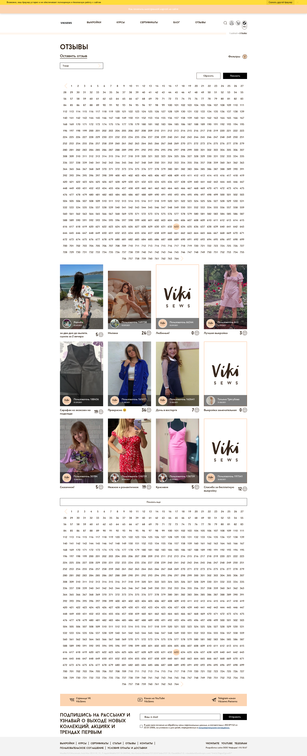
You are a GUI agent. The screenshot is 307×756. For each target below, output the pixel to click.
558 (235, 207)
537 (98, 207)
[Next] (183, 258)
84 (64, 105)
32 (91, 92)
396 (91, 175)
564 (91, 213)
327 (189, 156)
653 (124, 233)
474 (235, 188)
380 (170, 169)
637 (203, 226)
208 (144, 130)
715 (163, 245)
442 (209, 181)
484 (117, 194)
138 (235, 111)
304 (222, 149)
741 (150, 252)
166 (235, 117)
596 (117, 220)
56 (64, 98)
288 (117, 149)
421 (71, 181)
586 (235, 213)
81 (228, 98)
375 (137, 169)
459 (137, 188)
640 (222, 226)
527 (216, 201)
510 (104, 201)
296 (170, 149)
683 (137, 239)
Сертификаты (149, 22)
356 (196, 162)
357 (203, 162)
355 (189, 162)
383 (189, 169)
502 (235, 194)
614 (235, 220)
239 (163, 137)
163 (216, 117)
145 (98, 117)
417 (229, 175)
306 (235, 149)
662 (183, 233)
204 (117, 130)
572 (144, 213)
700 (65, 245)
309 (71, 156)
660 (170, 233)
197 (71, 130)
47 (189, 92)
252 (65, 143)
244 (196, 137)
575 (163, 213)
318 (130, 156)
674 (78, 239)
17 (176, 85)
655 (137, 233)
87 (84, 105)
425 (98, 181)
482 (104, 194)
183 (163, 124)
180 (144, 124)
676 (91, 239)
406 (157, 175)
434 (157, 181)
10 (130, 85)
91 (110, 105)
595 (111, 220)
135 (216, 111)
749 (203, 252)
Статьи (117, 743)
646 (78, 233)
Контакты (146, 743)
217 (203, 130)
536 (91, 207)
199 (85, 130)
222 (235, 130)
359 (216, 162)
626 (130, 226)
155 (163, 117)
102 (183, 105)
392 (65, 175)
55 (241, 92)
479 (85, 194)
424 (91, 181)
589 (71, 220)
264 (144, 143)
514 (130, 201)
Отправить (235, 716)
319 (137, 156)
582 (209, 213)
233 (124, 137)
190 (209, 124)
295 (163, 149)
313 (98, 156)
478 (78, 194)
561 (71, 213)
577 (176, 213)
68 (143, 98)
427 (111, 181)
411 (189, 175)
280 (65, 149)
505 (71, 201)
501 (229, 194)
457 (124, 188)
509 (98, 201)
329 (203, 156)
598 (130, 220)
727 (242, 245)
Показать (235, 75)
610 (209, 220)
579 (189, 213)
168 (65, 124)
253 (71, 143)
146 (104, 117)
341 (98, 162)
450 (78, 188)
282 (78, 149)
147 (111, 117)
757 (130, 258)
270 (183, 143)
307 (242, 149)
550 (183, 207)
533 (71, 207)
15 (163, 85)
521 (176, 201)
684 (144, 239)
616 (65, 226)
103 (189, 105)
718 (183, 245)
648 (91, 233)
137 (229, 111)
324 (170, 156)
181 (150, 124)
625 (124, 226)
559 (242, 207)
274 (209, 143)
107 (216, 105)
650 (104, 233)
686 (157, 239)
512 (117, 201)
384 (196, 169)
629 (150, 226)
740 (144, 252)
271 (189, 143)
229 (98, 137)
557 (229, 207)
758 (137, 258)
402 (130, 175)
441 (203, 181)
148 (117, 117)
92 (117, 105)
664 (196, 233)
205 (124, 130)
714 (157, 245)
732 (91, 252)
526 (209, 201)
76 (196, 98)
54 (235, 92)
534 (78, 207)
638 (209, 226)
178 (130, 124)
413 (203, 175)
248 (222, 137)
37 (123, 92)
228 (91, 137)
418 (235, 175)
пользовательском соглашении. (214, 727)
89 (97, 105)
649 (98, 233)
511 (111, 201)
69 (150, 98)
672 (65, 239)
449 (71, 188)
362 (235, 162)
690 (183, 239)
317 (124, 156)
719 (189, 245)
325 (176, 156)
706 (104, 245)
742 (157, 252)
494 (183, 194)
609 (203, 220)
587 (242, 213)
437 (176, 181)
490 (157, 194)
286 (104, 149)
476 (65, 194)
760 (150, 258)
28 (64, 92)
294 (157, 149)
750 (209, 252)
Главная (233, 34)
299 (189, 149)
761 (157, 258)
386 (209, 169)
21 (202, 85)
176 (117, 124)
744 (170, 252)
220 (222, 130)
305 (229, 149)
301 (203, 149)
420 (65, 181)
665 (203, 233)
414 (209, 175)
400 (117, 175)
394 (78, 175)
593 (98, 220)
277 (229, 143)
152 (144, 117)
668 (222, 233)
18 (183, 85)
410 (183, 175)
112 (65, 111)
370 (104, 169)
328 (196, 156)
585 (229, 213)
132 (196, 111)
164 (222, 117)
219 (216, 130)
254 (78, 143)
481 (98, 194)
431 (137, 181)
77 (202, 98)
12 (143, 85)
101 (176, 105)
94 (130, 105)
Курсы (121, 22)
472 (222, 188)
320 (144, 156)
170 (78, 124)
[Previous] (65, 86)
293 (150, 149)
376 (144, 169)
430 (130, 181)
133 (203, 111)
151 (137, 117)
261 (124, 143)
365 (71, 169)
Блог (176, 22)
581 (203, 213)
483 (111, 194)
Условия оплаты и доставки (127, 748)
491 (163, 194)
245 (203, 137)
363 (242, 162)
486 (130, 194)
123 (137, 111)
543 (137, 207)
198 (78, 130)
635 (189, 226)
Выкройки (94, 22)
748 (196, 252)
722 (209, 245)
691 (189, 239)
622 (104, 226)
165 (229, 117)
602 (157, 220)
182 (157, 124)
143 (85, 117)
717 (176, 245)
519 (163, 201)
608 (196, 220)
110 (235, 105)
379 (163, 169)
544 (144, 207)
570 (130, 213)
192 (222, 124)
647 (85, 233)
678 (104, 239)
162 (209, 117)
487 (137, 194)
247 (216, 137)
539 (111, 207)
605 (176, 220)
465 (176, 188)
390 (235, 169)
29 (71, 92)
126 (157, 111)
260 (117, 143)
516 (144, 201)
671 (242, 233)
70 (156, 98)
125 (150, 111)
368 (91, 169)
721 (203, 245)
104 (196, 105)
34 (104, 92)
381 (176, 169)
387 (216, 169)
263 (137, 143)
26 (235, 85)
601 (150, 220)
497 (203, 194)
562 (78, 213)
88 (91, 105)
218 (209, 130)
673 (71, 239)
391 (242, 169)
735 (111, 252)
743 (163, 252)
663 (189, 233)
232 (117, 137)
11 (137, 85)
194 (235, 124)
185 (176, 124)
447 (242, 181)
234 (130, 137)
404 (144, 175)
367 (85, 169)
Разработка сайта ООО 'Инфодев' (222, 747)
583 (216, 213)
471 (216, 188)
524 (196, 201)
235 (137, 137)
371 (111, 169)
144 (91, 117)
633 (176, 226)
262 (130, 143)
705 (98, 245)
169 (71, 124)
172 (91, 124)
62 (104, 98)
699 (242, 239)
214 (183, 130)
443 (216, 181)
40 (143, 92)
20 (196, 85)
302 (209, 149)
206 (130, 130)
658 (157, 233)
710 (130, 245)
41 (150, 92)
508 (91, 201)
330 (209, 156)
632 (170, 226)
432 (144, 181)
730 (78, 252)
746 (183, 252)
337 (71, 162)
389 (229, 169)
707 (111, 245)
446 (235, 181)
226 (78, 137)
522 (183, 201)
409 (176, 175)
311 (85, 156)
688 (170, 239)
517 (150, 201)
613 (229, 220)
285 (98, 149)
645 (71, 233)
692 (196, 239)
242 (183, 137)
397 (98, 175)
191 (216, 124)
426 (104, 181)
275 (216, 143)
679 (111, 239)
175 (111, 124)
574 (157, 213)
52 (222, 92)
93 (123, 105)
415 (216, 175)
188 (196, 124)
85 (71, 105)
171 (85, 124)
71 (163, 98)
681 (124, 239)
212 (170, 130)
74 (182, 98)
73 (176, 98)
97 (150, 105)
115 (85, 111)
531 (242, 201)
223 (242, 130)
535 (85, 207)
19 (189, 85)
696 (222, 239)
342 (104, 162)
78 (209, 98)
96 (143, 105)
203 (111, 130)
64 (117, 98)
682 (130, 239)
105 (203, 105)
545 (150, 207)
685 (150, 239)
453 (98, 188)
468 (196, 188)
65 (123, 98)
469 (203, 188)
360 (222, 162)
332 (222, 156)
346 (130, 162)
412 (196, 175)
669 (229, 233)
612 (222, 220)
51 (215, 92)
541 (124, 207)
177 (124, 124)
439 (189, 181)
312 (91, 156)
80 (222, 98)
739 (137, 252)
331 (216, 156)
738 (130, 252)
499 (216, 194)
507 (85, 201)
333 (229, 156)
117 (98, 111)
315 (111, 156)
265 (150, 143)
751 (216, 252)
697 (229, 239)
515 (137, 201)
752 (222, 252)
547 (163, 207)
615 (242, 220)
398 (104, 175)
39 (137, 92)
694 (209, 239)
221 (229, 130)
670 (235, 233)
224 (65, 137)
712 (144, 245)
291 (137, 149)
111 (242, 105)
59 (84, 98)
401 (124, 175)
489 (150, 194)
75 (189, 98)
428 (117, 181)
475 (242, 188)
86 (78, 105)
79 (215, 98)
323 (163, 156)
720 (196, 245)
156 (170, 117)
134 (209, 111)
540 (117, 207)
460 (144, 188)
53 (228, 92)
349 (150, 162)
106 (209, 105)
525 (203, 201)
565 (98, 213)
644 (65, 233)
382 (183, 169)
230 (104, 137)
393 (71, 175)
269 (176, 143)
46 (182, 92)
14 (156, 85)
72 (169, 98)
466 (183, 188)
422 (78, 181)
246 (209, 137)
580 (196, 213)
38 (130, 92)
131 (189, 111)
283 (85, 149)
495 (189, 194)
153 (150, 117)
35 (110, 92)
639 (216, 226)
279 (242, 143)
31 (84, 92)
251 (242, 137)
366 (78, 169)
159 (189, 117)
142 (78, 117)
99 (163, 105)
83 (241, 98)
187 (189, 124)
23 (215, 85)
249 (229, 137)
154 (157, 117)
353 (176, 162)
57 (71, 98)
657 (150, 233)
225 (71, 137)
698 (235, 239)
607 (189, 220)
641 (229, 226)
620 (91, 226)
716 (170, 245)
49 (202, 92)
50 (209, 92)
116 (91, 111)
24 (222, 85)
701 (71, 245)
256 (91, 143)
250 (235, 137)
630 (157, 226)
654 (130, 233)
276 (222, 143)
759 (144, 258)
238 (157, 137)
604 (170, 220)
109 (229, 105)
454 (104, 188)
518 (157, 201)
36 (117, 92)
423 (85, 181)
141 (71, 117)
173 (98, 124)
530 (235, 201)
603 (163, 220)
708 (117, 245)
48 (196, 92)
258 (104, 143)
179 (137, 124)
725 (229, 245)
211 (163, 130)
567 (111, 213)
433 (150, 181)
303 (216, 149)
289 (124, 149)
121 (124, 111)
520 (170, 201)
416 (222, 175)
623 (111, 226)
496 (196, 194)
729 (71, 252)
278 (235, 143)
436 (170, 181)
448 (65, 188)
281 (71, 149)
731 (85, 252)
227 (85, 137)
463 (163, 188)
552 (196, 207)
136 (222, 111)
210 (157, 130)
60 (91, 98)
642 (235, 226)
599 (137, 220)
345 (124, 162)
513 (124, 201)
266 (157, 143)
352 (170, 162)
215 (189, 130)
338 (78, 162)
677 (98, 239)
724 (222, 245)
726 (235, 245)
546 (157, 207)
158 (183, 117)
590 (78, 220)
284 (91, 149)
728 (65, 252)
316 (117, 156)
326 (183, 156)
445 (229, 181)
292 (144, 149)
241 (176, 137)
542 (130, 207)
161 (203, 117)
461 (150, 188)
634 (183, 226)
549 (176, 207)
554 (209, 207)
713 (150, 245)
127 (163, 111)
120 (117, 111)
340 (91, 162)
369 (98, 169)
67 (137, 98)
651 (111, 233)
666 (209, 233)
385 (203, 169)
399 (111, 175)
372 (117, 169)
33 (97, 92)
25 (229, 85)
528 (222, 201)
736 (117, 252)
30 (78, 92)
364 (65, 169)
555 (216, 207)
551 (189, 207)
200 (91, 130)
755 (242, 252)
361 (229, 162)
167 (242, 117)
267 (163, 143)
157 (176, 117)
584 (222, 213)
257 (98, 143)
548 (170, 207)
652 (117, 233)
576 (170, 213)
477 (71, 194)
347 (137, 162)
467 (189, 188)
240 (170, 137)
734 (104, 252)
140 (65, 117)
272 (196, 143)
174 (104, 124)
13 (150, 85)
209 (150, 130)
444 (222, 181)
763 (170, 258)
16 (170, 85)
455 (111, 188)
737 (124, 252)
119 (111, 111)
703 (85, 245)
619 (85, 226)
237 (150, 137)
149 (124, 117)
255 (85, 143)
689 (176, 239)
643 (242, 226)
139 (242, 111)
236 (144, 137)
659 (163, 233)
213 (176, 130)
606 (183, 220)
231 (111, 137)
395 (85, 175)
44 (169, 92)
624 (117, 226)
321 (150, 156)
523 (189, 201)
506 (78, 201)
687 (163, 239)
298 (183, 149)
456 (117, 188)
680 (117, 239)
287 (111, 149)
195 (242, 124)
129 (176, 111)
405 (150, 175)
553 (203, 207)
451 (85, 188)
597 (124, 220)
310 (78, 156)
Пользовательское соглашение (82, 748)
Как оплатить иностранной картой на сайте (153, 9)
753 (229, 252)
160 (196, 117)
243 (189, 137)
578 (183, 213)
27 (242, 85)
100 (170, 105)
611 (216, 220)
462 (157, 188)
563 (85, 213)
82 (235, 98)
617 (71, 226)
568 (117, 213)
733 (98, 252)
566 (104, 213)
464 (170, 188)
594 (104, 220)
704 (91, 245)
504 (65, 201)
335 (242, 156)
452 (91, 188)
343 (111, 162)
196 (65, 130)
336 (65, 162)
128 (170, 111)
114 (78, 111)
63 (110, 98)
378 (157, 169)
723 (216, 245)
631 (163, 226)
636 (196, 226)
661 (176, 233)
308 (65, 156)
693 (203, 239)
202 (104, 130)
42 (156, 92)
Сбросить (208, 75)
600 (144, 220)
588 (65, 220)
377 (150, 169)
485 (124, 194)
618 (78, 226)
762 (163, 258)
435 (163, 181)
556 (222, 207)
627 (137, 226)
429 (124, 181)
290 (130, 149)
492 (170, 194)
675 (85, 239)
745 (176, 252)
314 (104, 156)
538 (104, 207)
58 (78, 98)
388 (222, 169)
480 (91, 194)
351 (163, 162)
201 (98, 130)
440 (196, 181)
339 (85, 162)
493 (176, 194)
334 (235, 156)
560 (65, 213)
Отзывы (200, 22)
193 (229, 124)
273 (203, 143)
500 (222, 194)
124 (144, 111)
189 (203, 124)
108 (222, 105)
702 (78, 245)
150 (130, 117)
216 (196, 130)
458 (130, 188)
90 (104, 105)
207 (137, 130)
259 (111, 143)
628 (144, 226)
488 (144, 194)
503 (242, 194)
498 (209, 194)
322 (157, 156)
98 (156, 105)
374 (130, 169)
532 (65, 207)
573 (150, 213)
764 (176, 258)
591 (85, 220)
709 (124, 245)
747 (189, 252)
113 (71, 111)
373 (124, 169)
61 (97, 98)
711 (137, 245)
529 (229, 201)
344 (117, 162)
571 (137, 213)
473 (229, 188)
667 (216, 233)
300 (196, 149)
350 (157, 162)
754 (235, 252)
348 (144, 162)
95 (137, 105)
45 (176, 92)
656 (144, 233)
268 (170, 143)
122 (130, 111)
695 (216, 239)
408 (170, 175)
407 (163, 175)
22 (209, 85)
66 (130, 98)
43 (163, 92)
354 (183, 162)
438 (183, 181)
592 (91, 220)
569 (124, 213)
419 (242, 175)
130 (183, 111)
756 (124, 258)
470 (209, 188)
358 (209, 162)
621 (98, 226)
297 (176, 149)
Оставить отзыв (73, 56)
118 (104, 111)
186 (183, 124)
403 (137, 175)
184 (170, 124)
